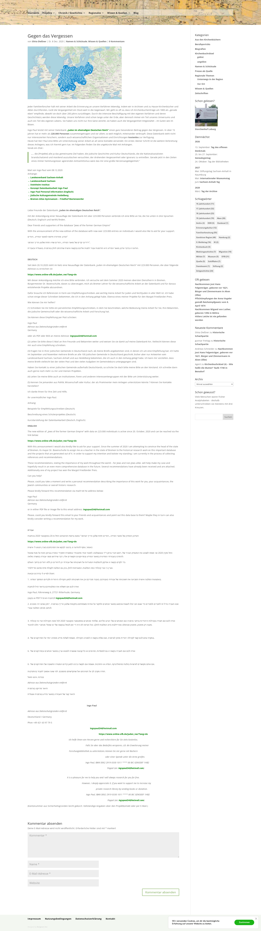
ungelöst (201, 61)
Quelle (200, 261)
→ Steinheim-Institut (39, 184)
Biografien (200, 48)
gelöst (200, 57)
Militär (200, 256)
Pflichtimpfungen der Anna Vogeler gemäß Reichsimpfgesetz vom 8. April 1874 (213, 302)
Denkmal (222, 223)
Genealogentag (203, 157)
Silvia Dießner (39, 41)
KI (216, 242)
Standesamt (203, 266)
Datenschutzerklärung (89, 918)
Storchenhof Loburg (205, 129)
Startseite (33, 12)
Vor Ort (201, 83)
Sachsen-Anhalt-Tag (210, 181)
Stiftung (218, 266)
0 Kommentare (116, 41)
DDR (211, 223)
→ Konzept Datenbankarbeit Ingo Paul (48, 188)
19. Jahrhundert (205, 218)
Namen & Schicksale (76, 41)
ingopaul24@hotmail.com (83, 335)
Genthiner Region (206, 237)
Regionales (95, 12)
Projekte (47, 12)
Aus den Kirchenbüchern (208, 39)
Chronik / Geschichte (70, 12)
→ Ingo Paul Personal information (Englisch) (51, 191)
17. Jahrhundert (205, 208)
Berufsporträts (202, 44)
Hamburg (224, 237)
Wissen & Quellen (117, 12)
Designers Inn (42, 927)
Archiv (200, 223)
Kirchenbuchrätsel (204, 53)
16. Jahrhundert (205, 203)
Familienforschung (206, 232)
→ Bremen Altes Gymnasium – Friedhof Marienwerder (56, 199)
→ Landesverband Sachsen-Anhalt (45, 177)
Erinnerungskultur (206, 227)
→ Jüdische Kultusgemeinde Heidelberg (48, 195)
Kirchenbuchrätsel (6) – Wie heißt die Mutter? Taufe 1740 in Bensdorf (214, 368)
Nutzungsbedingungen (58, 918)
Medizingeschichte (206, 251)
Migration (225, 251)
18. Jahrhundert (205, 213)
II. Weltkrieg (203, 242)
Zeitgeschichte (204, 271)
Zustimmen (244, 922)
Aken (221, 218)
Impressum (34, 918)
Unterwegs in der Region (210, 79)
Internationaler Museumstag (215, 178)
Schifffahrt (214, 261)
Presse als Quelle (204, 71)
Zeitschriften (201, 93)
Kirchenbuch (203, 247)
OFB (225, 256)
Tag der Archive (209, 191)
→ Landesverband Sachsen (41, 181)
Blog (136, 12)
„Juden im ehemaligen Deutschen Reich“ (88, 130)
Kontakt (110, 918)
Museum (213, 256)
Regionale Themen (204, 75)
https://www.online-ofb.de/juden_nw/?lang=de (52, 274)
